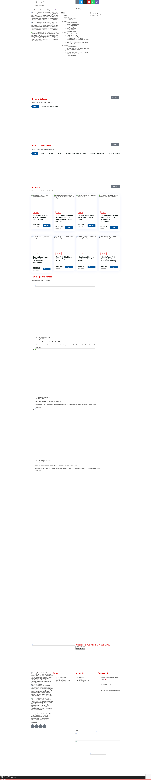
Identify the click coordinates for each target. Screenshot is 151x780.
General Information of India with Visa (77, 52)
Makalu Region (71, 29)
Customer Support (61, 677)
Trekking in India (71, 55)
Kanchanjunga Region (73, 24)
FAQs (80, 679)
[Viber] (97, 2)
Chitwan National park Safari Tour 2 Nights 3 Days (86, 217)
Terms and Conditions (62, 682)
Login (92, 15)
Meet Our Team (71, 20)
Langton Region (71, 27)
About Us (66, 17)
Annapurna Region (72, 22)
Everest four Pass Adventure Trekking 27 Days (48, 342)
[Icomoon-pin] (44, 726)
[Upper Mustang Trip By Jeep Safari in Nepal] (65, 349)
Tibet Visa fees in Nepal (73, 37)
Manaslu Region (71, 31)
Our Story (81, 677)
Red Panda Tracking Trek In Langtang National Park (40, 217)
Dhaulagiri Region (72, 25)
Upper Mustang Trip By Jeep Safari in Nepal (48, 401)
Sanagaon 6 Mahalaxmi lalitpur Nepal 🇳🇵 (45, 10)
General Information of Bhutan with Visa (78, 48)
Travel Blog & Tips (84, 680)
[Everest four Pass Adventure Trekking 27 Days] (65, 286)
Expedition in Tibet (72, 35)
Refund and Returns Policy (63, 680)
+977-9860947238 (39, 6)
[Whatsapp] (93, 2)
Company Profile (71, 18)
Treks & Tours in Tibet (73, 34)
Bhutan (66, 45)
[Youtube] (89, 2)
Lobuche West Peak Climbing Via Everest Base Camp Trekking (108, 259)
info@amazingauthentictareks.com (43, 2)
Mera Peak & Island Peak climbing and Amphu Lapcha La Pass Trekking (56, 465)
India (65, 51)
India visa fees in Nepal (73, 53)
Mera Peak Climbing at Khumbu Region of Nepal (64, 259)
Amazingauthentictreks (44, 337)
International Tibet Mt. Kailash (75, 38)
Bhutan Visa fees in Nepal (74, 49)
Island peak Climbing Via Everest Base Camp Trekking (86, 259)
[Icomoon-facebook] (37, 726)
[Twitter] (81, 2)
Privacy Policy (60, 679)
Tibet (65, 32)
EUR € (77, 730)
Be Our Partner (83, 682)
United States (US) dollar (10, 778)
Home (65, 15)
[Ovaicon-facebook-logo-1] (77, 2)
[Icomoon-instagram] (40, 726)
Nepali (78, 10)
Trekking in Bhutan (72, 46)
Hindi (81, 10)
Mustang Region (71, 28)
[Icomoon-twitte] (33, 726)
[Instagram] (85, 2)
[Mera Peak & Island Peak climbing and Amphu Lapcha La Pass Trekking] (65, 409)
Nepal (65, 21)
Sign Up (96, 15)
